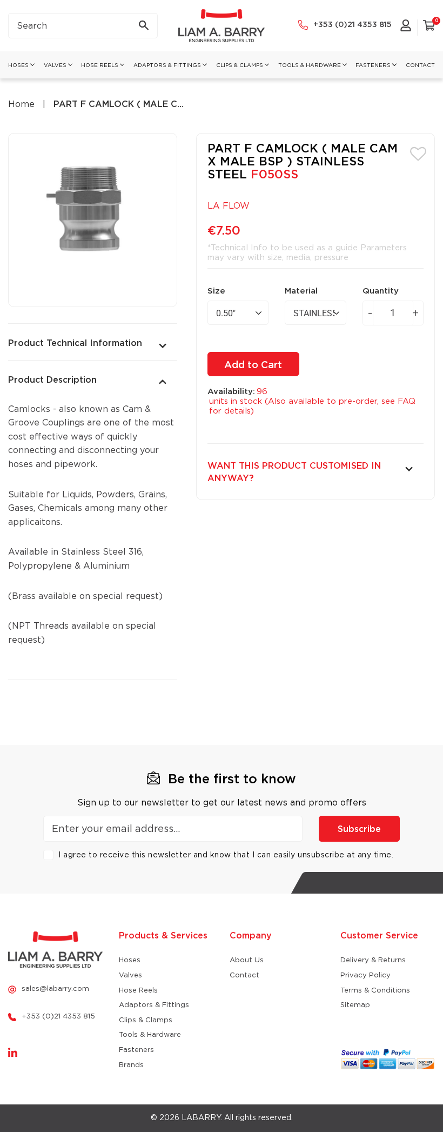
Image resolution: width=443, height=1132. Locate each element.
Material (301, 291)
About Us (247, 960)
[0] (429, 27)
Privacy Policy (365, 975)
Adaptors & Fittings (154, 1005)
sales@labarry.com (55, 989)
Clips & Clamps (145, 1020)
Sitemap (355, 1005)
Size (216, 291)
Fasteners (136, 1050)
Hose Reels (138, 990)
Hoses (129, 960)
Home (21, 104)
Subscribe (359, 829)
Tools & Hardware (150, 1034)
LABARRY (201, 1118)
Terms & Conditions (375, 990)
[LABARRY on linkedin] (12, 1053)
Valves (130, 975)
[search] (83, 25)
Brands (131, 1065)
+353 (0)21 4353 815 (352, 25)
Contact (244, 975)
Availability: (231, 392)
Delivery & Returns (373, 960)
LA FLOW (228, 206)
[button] (418, 153)
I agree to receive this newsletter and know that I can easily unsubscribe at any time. (225, 855)
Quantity (381, 291)
